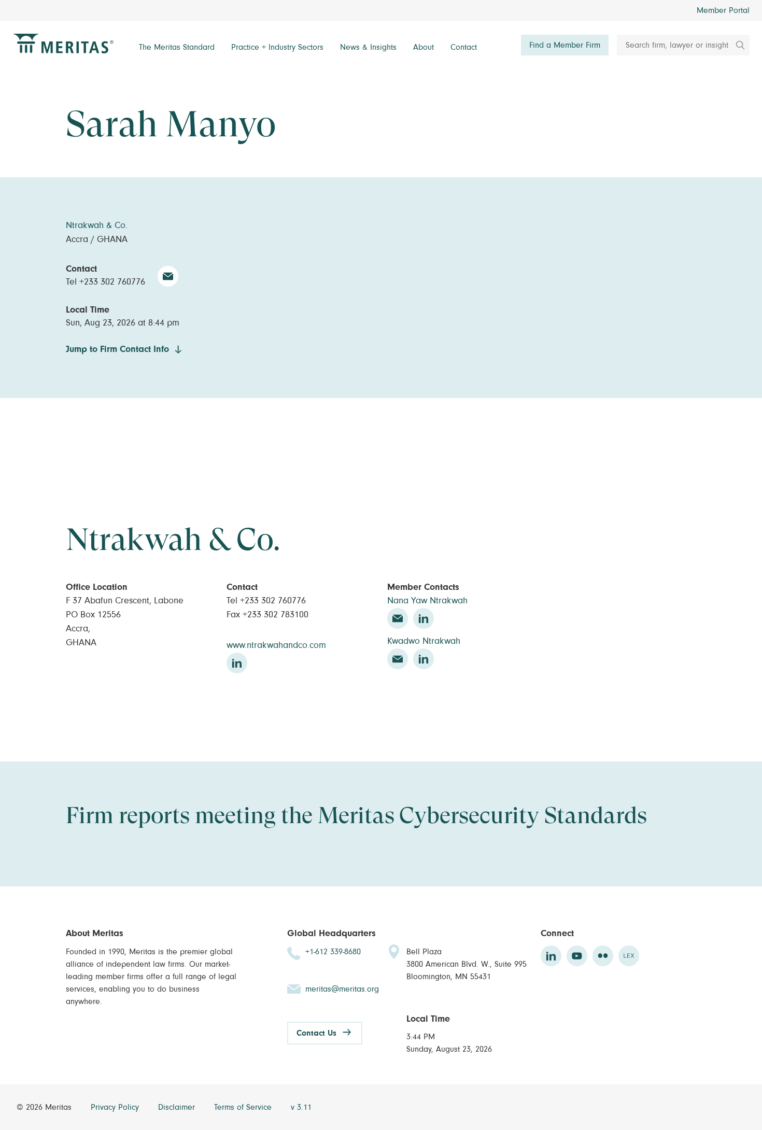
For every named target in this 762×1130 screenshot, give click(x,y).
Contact (463, 47)
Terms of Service (244, 1107)
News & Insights (368, 47)
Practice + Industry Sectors (277, 47)
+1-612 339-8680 (333, 952)
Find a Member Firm (564, 45)
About (423, 47)
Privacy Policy (116, 1107)
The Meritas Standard (177, 47)
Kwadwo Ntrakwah (423, 641)
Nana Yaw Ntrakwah (427, 600)
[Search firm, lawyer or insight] (736, 45)
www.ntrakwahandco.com (276, 645)
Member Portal (723, 10)
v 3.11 (301, 1107)
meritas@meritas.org (342, 989)
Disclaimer (177, 1107)
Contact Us (316, 1033)
